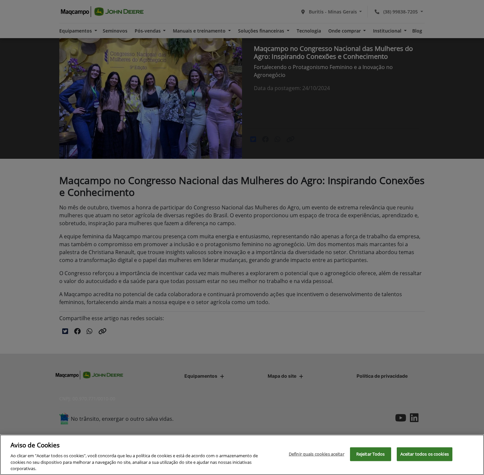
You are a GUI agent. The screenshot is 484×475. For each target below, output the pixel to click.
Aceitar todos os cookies (424, 454)
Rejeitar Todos (370, 454)
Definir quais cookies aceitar (316, 454)
